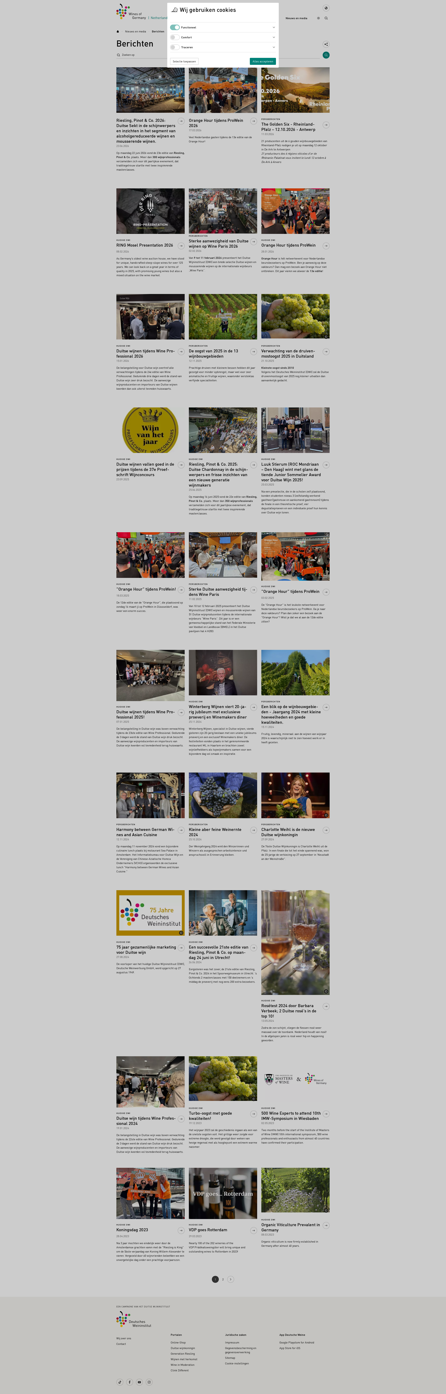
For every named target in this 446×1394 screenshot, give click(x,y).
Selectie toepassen (184, 61)
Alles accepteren (263, 61)
